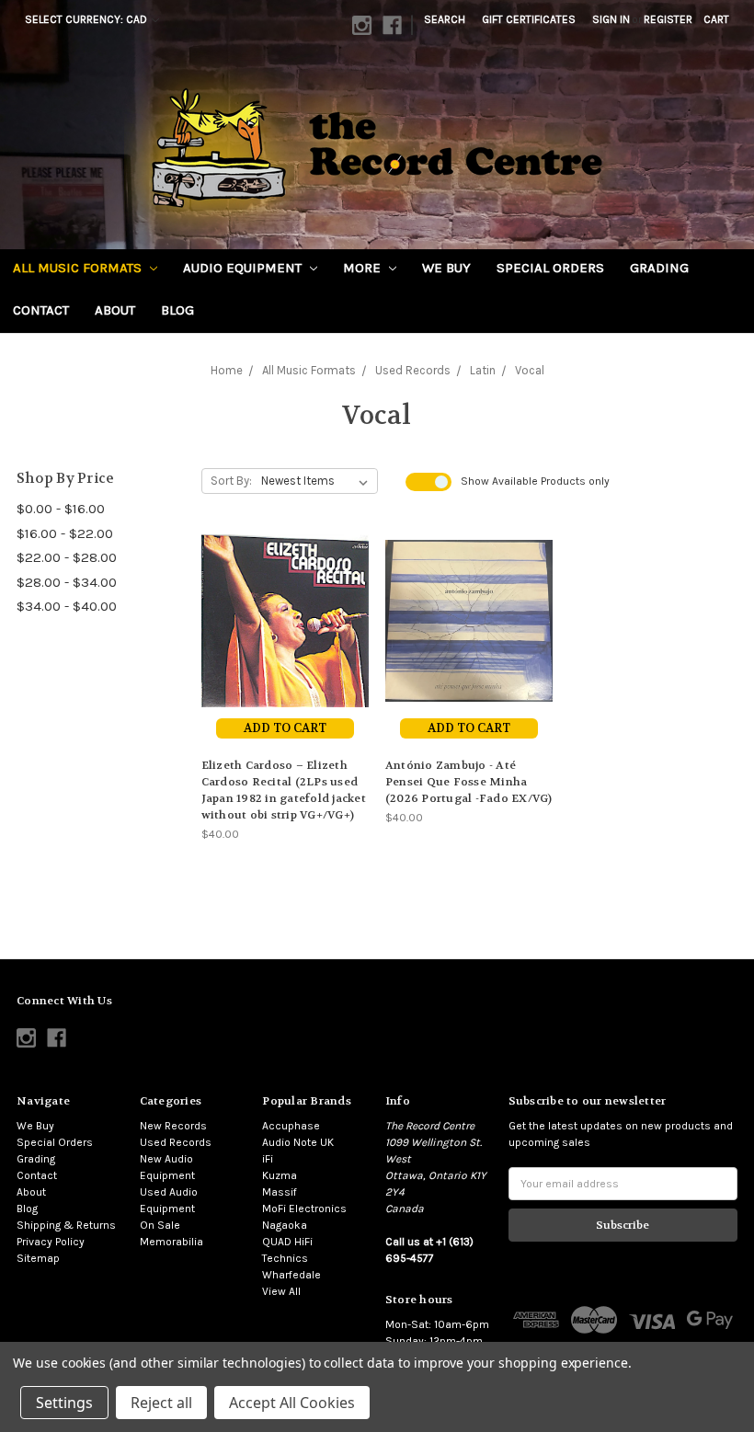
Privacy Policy (51, 1241)
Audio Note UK (298, 1142)
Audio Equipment (244, 267)
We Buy (446, 267)
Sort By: (231, 480)
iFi (267, 1158)
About (115, 310)
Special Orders (550, 267)
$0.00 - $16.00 (61, 508)
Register (668, 19)
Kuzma (279, 1175)
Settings (64, 1402)
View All (281, 1291)
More (363, 267)
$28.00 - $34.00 (67, 582)
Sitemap (38, 1258)
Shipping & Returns (66, 1225)
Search (444, 19)
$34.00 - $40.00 (67, 606)
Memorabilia (171, 1241)
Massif (279, 1192)
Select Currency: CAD (87, 19)
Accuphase (291, 1125)
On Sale (160, 1225)
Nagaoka (284, 1225)
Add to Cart (285, 728)
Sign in (611, 19)
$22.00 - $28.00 (67, 557)
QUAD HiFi (287, 1241)
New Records (173, 1125)
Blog (177, 310)
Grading (659, 267)
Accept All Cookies (292, 1402)
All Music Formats (79, 267)
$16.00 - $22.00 (65, 533)
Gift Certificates (529, 19)
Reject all (161, 1402)
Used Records (175, 1142)
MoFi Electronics (304, 1208)
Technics (285, 1258)
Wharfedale (291, 1274)
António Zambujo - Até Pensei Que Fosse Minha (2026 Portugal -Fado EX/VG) (469, 782)
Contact (41, 310)
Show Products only (535, 481)
